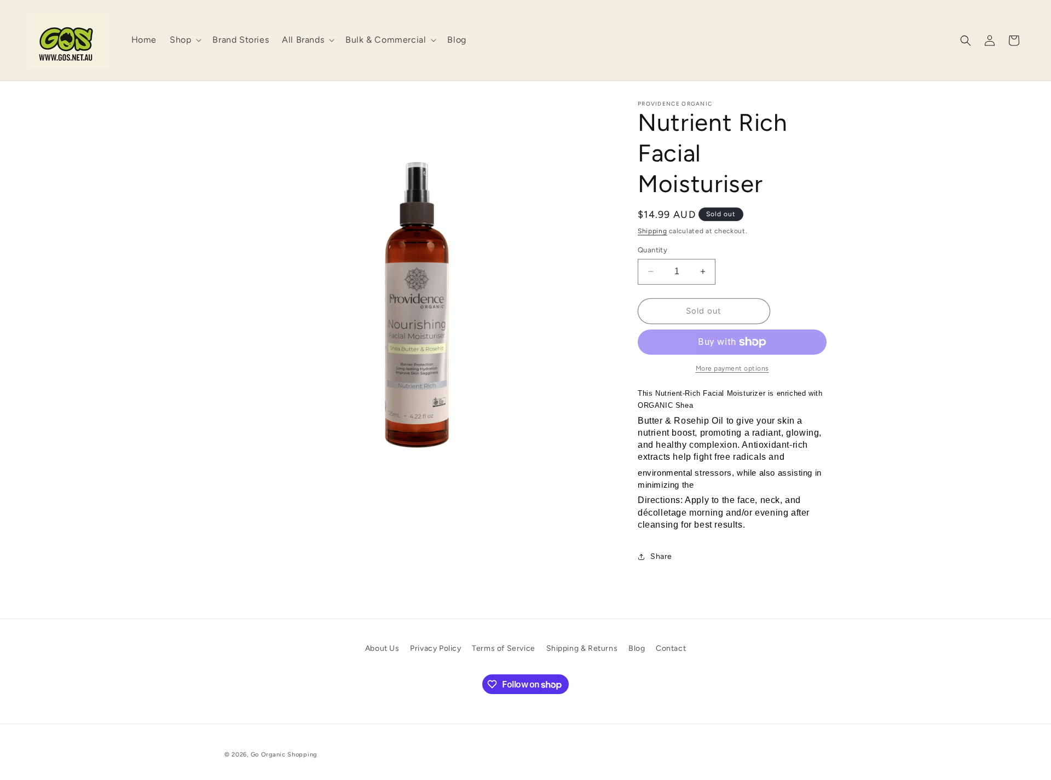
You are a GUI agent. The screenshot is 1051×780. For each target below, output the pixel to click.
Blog (636, 648)
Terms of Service (503, 648)
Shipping (652, 231)
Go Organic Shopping (284, 754)
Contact (671, 648)
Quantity (652, 250)
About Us (382, 648)
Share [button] (661, 556)
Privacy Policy (435, 648)
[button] (184, 40)
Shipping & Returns (582, 648)
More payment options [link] (732, 368)
